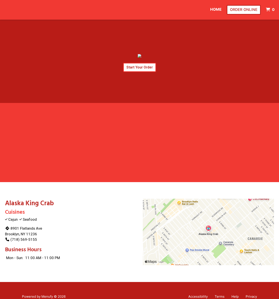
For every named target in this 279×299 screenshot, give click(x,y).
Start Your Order (139, 67)
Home (215, 9)
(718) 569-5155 (23, 239)
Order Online (243, 9)
